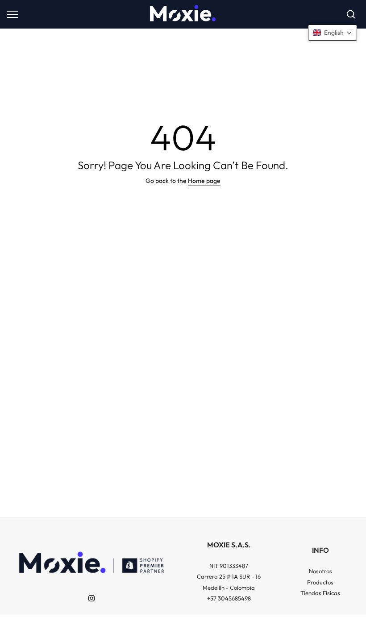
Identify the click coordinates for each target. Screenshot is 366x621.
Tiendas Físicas (320, 592)
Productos (320, 582)
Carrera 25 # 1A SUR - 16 (229, 576)
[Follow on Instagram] (91, 598)
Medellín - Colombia (229, 587)
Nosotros (320, 571)
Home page (204, 181)
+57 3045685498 (229, 598)
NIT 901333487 (228, 565)
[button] (332, 32)
